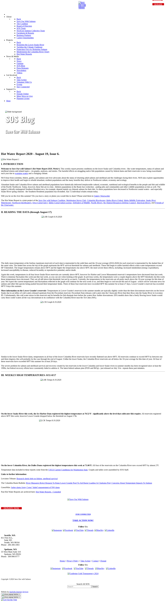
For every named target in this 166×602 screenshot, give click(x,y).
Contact (95, 561)
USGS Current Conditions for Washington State (68, 470)
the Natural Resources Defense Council (119, 203)
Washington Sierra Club (76, 200)
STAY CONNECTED (83, 514)
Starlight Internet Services (18, 592)
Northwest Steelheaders (21, 203)
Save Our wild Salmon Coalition (52, 200)
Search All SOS (83, 584)
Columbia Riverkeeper (96, 200)
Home (62, 561)
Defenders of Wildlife (81, 203)
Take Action (85, 561)
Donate (103, 561)
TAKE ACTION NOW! (83, 520)
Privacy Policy (73, 561)
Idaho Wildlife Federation (134, 200)
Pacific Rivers (96, 203)
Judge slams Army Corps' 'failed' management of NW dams (35, 487)
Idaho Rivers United (114, 200)
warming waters (21, 173)
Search (95, 587)
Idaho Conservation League (60, 203)
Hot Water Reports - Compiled (48, 492)
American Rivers (143, 203)
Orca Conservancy (40, 203)
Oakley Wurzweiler (102, 196)
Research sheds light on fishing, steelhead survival (37, 478)
